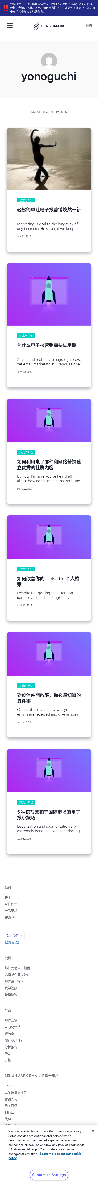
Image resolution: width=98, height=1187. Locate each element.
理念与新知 (26, 200)
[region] (49, 1156)
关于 (8, 897)
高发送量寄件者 (16, 1093)
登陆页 (9, 1034)
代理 (8, 1119)
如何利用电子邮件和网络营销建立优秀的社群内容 (49, 464)
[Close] (93, 1131)
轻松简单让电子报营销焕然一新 (49, 210)
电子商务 (11, 1106)
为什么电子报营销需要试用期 (46, 345)
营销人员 (11, 1099)
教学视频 (11, 988)
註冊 (89, 25)
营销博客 (11, 995)
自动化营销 (13, 1027)
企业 (8, 1086)
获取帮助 (12, 942)
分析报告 (11, 1047)
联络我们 (11, 917)
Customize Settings (49, 1175)
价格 (8, 1060)
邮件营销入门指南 (17, 968)
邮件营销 (11, 1020)
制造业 (9, 1112)
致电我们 (12, 935)
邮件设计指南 (14, 981)
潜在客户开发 (14, 1040)
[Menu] (11, 25)
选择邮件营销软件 (17, 975)
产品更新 (11, 911)
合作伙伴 (11, 904)
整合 (8, 1053)
